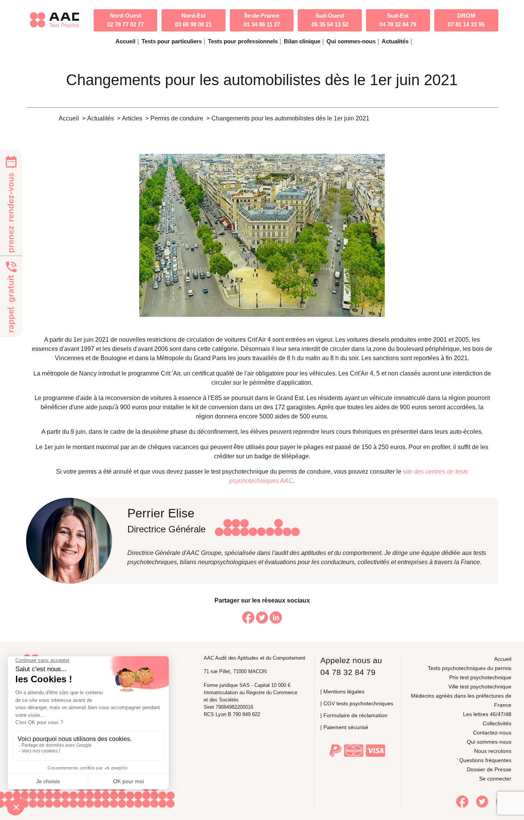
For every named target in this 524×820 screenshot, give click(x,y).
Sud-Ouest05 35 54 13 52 (329, 20)
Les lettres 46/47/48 (487, 714)
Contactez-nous (492, 732)
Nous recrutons (492, 751)
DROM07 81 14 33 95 (466, 20)
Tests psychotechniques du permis (469, 668)
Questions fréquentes (485, 760)
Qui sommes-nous (489, 742)
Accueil (125, 41)
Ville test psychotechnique (479, 686)
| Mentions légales (342, 691)
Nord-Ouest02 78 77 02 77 (125, 20)
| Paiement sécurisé (344, 727)
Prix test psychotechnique (480, 677)
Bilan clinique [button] (302, 41)
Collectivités (497, 723)
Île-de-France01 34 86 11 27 (262, 20)
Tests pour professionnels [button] (243, 41)
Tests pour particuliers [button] (172, 41)
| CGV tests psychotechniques (356, 703)
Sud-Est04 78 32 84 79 (397, 20)
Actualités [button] (395, 41)
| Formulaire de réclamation (353, 715)
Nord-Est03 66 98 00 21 (193, 20)
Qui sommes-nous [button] (351, 41)
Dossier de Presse (489, 769)
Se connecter (495, 779)
